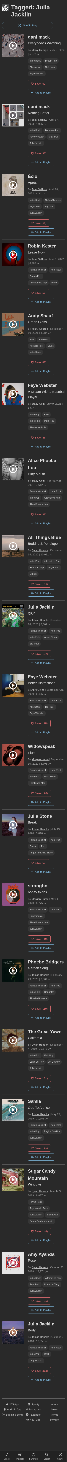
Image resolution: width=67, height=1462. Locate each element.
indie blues (35, 352)
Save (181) (41, 1078)
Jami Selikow (39, 119)
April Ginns (37, 689)
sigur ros (35, 206)
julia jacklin (36, 143)
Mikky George (40, 49)
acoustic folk (36, 346)
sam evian (52, 1214)
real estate (50, 776)
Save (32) (40, 153)
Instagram (35, 1409)
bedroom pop (52, 130)
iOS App (14, 1404)
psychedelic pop (38, 282)
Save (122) (41, 653)
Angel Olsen (50, 637)
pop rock (35, 1284)
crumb (33, 574)
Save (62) (40, 83)
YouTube (35, 1419)
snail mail (53, 136)
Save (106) (41, 584)
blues (51, 346)
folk (32, 339)
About (54, 1404)
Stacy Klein (38, 403)
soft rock (50, 67)
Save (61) (40, 222)
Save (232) (41, 1370)
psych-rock (36, 1202)
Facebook (35, 1414)
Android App (14, 1409)
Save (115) (41, 723)
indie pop (34, 414)
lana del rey (37, 1062)
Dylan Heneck (40, 550)
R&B (46, 414)
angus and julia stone (41, 852)
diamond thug (51, 1284)
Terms (54, 1414)
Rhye (54, 282)
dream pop (51, 60)
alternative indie (38, 427)
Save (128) (41, 793)
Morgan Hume (40, 759)
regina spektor (52, 1131)
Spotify (35, 1404)
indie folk (44, 339)
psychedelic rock (39, 1208)
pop (43, 846)
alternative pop (52, 561)
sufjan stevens (52, 200)
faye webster (37, 73)
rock (46, 1354)
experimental (36, 916)
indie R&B (49, 421)
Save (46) (40, 437)
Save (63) (40, 862)
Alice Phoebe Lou (39, 504)
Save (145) (41, 1148)
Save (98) (40, 514)
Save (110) (41, 1008)
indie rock (35, 60)
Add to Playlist (43, 92)
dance (33, 846)
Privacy (54, 1419)
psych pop (53, 567)
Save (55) (40, 292)
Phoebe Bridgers (38, 998)
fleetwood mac (37, 783)
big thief (48, 206)
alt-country (54, 1062)
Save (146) (41, 1231)
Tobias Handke (40, 619)
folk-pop (48, 1055)
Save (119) (41, 938)
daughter (49, 992)
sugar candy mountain (41, 1221)
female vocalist (38, 269)
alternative (35, 67)
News (54, 1409)
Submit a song (14, 1414)
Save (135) (41, 1300)
